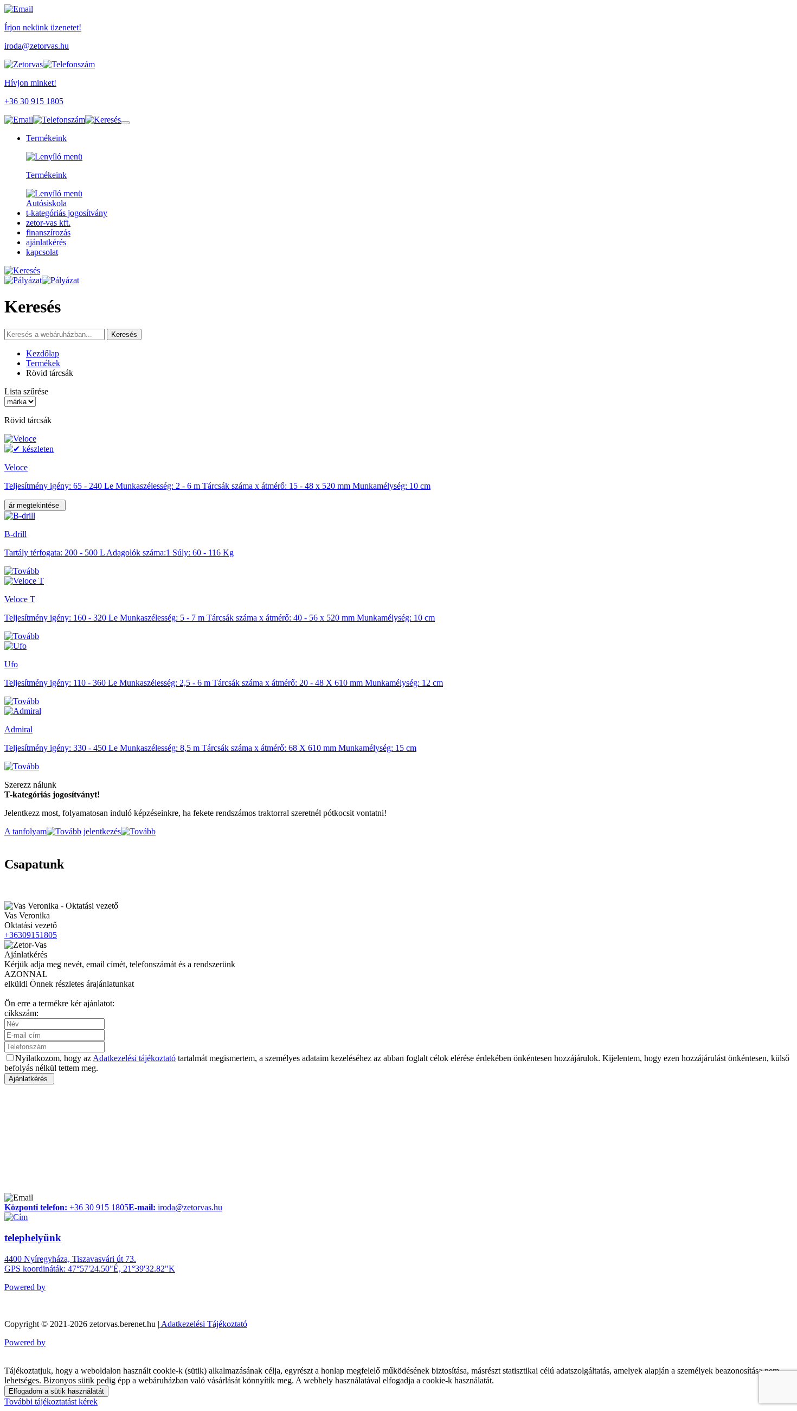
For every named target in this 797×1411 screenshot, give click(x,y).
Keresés (124, 334)
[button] (103, 119)
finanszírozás (48, 232)
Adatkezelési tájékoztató (134, 1058)
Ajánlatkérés (29, 1079)
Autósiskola (46, 203)
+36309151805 (30, 935)
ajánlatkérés (46, 242)
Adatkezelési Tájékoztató (203, 1324)
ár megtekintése (35, 505)
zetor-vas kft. (48, 222)
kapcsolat (42, 252)
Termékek (43, 363)
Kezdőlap (42, 353)
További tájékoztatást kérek (51, 1401)
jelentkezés (102, 831)
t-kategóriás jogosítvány (66, 213)
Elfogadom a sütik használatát (56, 1391)
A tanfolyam (25, 831)
